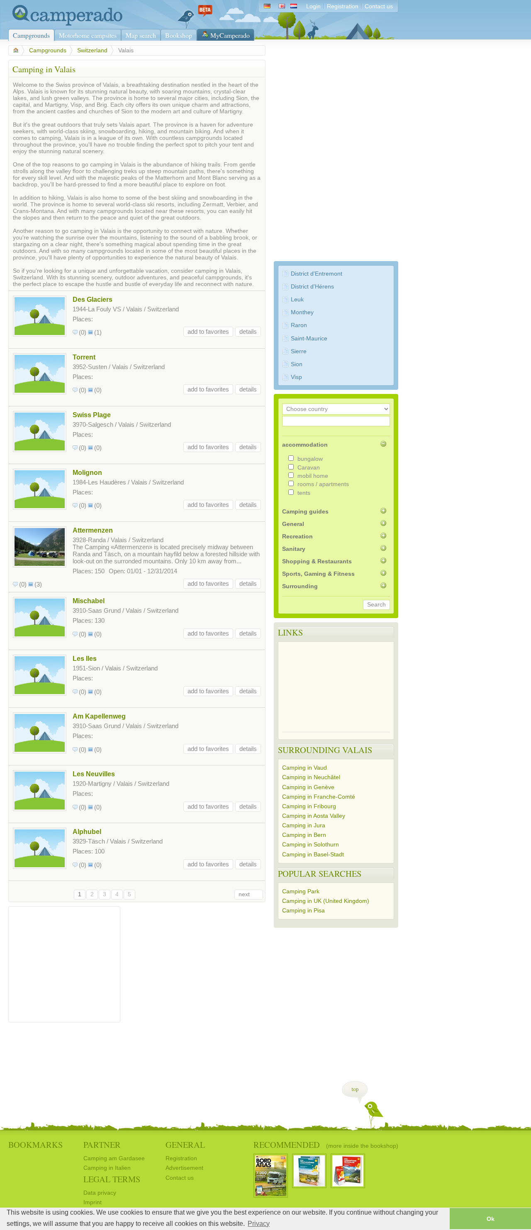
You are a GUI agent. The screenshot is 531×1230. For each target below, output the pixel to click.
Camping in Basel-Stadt (313, 854)
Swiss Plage (92, 414)
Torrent (84, 357)
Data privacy (99, 1193)
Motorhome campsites (88, 35)
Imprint (92, 1202)
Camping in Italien (107, 1168)
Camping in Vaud (304, 768)
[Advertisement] (64, 962)
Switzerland (92, 50)
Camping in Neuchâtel (311, 777)
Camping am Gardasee (114, 1158)
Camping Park (300, 891)
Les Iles (85, 658)
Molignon (87, 472)
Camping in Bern (304, 835)
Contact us (379, 6)
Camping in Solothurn (310, 844)
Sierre (299, 351)
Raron (299, 325)
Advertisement (184, 1168)
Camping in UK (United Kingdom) (325, 901)
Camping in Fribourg (309, 806)
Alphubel (87, 831)
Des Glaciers (92, 299)
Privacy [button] (259, 1223)
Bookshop (178, 35)
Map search (141, 35)
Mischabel (89, 600)
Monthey (302, 312)
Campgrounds (31, 35)
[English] (281, 6)
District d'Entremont (316, 274)
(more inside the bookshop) (362, 1145)
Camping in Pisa (303, 910)
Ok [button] (490, 1218)
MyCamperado (230, 35)
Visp (296, 377)
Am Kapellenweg (99, 716)
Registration (342, 6)
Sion (296, 364)
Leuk (297, 299)
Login (313, 6)
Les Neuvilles (94, 774)
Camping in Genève (308, 787)
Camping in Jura (303, 825)
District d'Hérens (312, 287)
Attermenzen (93, 530)
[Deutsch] (267, 6)
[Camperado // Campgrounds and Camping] (65, 24)
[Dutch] (295, 6)
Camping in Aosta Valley (313, 816)
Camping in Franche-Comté (318, 797)
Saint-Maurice (309, 338)
